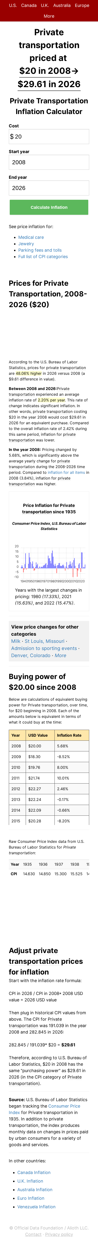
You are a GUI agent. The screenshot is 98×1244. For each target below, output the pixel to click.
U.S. (13, 5)
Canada (29, 5)
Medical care (31, 237)
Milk (15, 641)
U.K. (45, 5)
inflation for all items (66, 472)
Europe (82, 5)
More (49, 16)
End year (18, 177)
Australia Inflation (35, 1189)
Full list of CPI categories (43, 256)
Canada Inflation (34, 1172)
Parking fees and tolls (40, 250)
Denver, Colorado (30, 655)
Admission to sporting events (44, 648)
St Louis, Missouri (44, 641)
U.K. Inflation (30, 1181)
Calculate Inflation (49, 207)
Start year (19, 151)
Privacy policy (59, 1234)
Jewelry (26, 243)
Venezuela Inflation (36, 1206)
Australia (62, 5)
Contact (33, 1234)
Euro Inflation (30, 1198)
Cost (14, 125)
